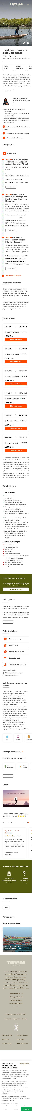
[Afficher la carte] (4, 153)
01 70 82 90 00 (21, 126)
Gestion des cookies (22, 1043)
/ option (16, 339)
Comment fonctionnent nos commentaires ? (15, 823)
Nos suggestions (15, 997)
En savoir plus (8, 776)
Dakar (6, 907)
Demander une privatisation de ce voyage (17, 133)
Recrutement (20, 1039)
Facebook (8, 1019)
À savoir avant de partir (11, 675)
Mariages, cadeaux (16, 1000)
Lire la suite (8, 90)
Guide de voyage (6, 1043)
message (5, 129)
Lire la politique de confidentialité (10, 1103)
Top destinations (15, 993)
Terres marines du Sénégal (13, 946)
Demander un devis (16, 589)
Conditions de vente (22, 1035)
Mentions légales (7, 1035)
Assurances (5, 1039)
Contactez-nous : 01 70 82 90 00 (16, 1014)
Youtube (24, 1019)
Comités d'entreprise (15, 1003)
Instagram (16, 1019)
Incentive (16, 1007)
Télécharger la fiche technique (14, 137)
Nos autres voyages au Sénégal (11, 923)
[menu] (28, 5)
